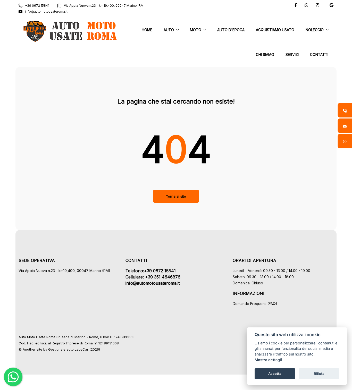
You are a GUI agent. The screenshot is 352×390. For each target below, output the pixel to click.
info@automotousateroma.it (46, 11)
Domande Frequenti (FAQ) (255, 303)
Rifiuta (319, 373)
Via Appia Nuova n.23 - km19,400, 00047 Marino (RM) (104, 5)
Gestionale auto (61, 349)
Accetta (274, 373)
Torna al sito (176, 196)
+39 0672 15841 (37, 5)
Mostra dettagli (268, 360)
